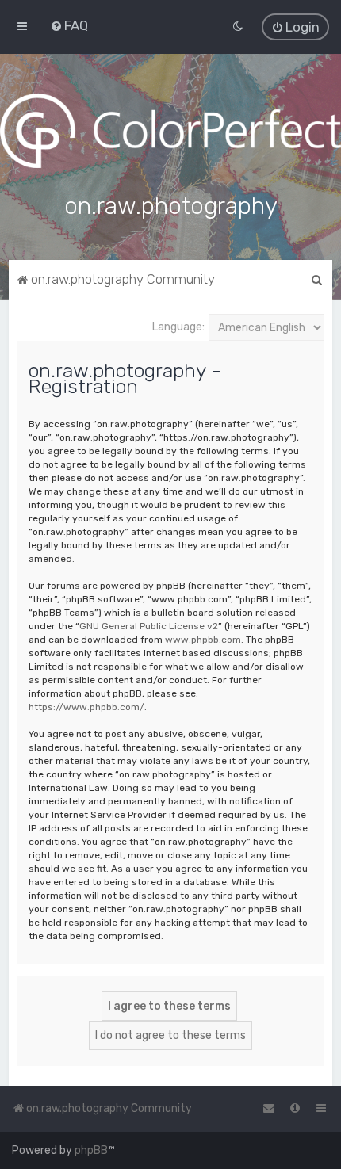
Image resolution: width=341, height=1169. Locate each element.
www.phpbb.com (203, 639)
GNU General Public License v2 (148, 626)
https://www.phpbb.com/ (86, 706)
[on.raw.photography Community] (170, 131)
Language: (178, 327)
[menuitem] (69, 25)
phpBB (91, 1150)
